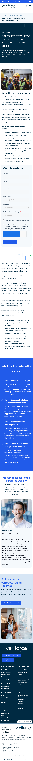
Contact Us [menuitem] (16, 1)
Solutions (5, 683)
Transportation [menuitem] (22, 682)
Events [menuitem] (3, 702)
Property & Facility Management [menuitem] (23, 679)
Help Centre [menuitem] (5, 713)
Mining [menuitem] (20, 674)
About (20, 693)
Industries (22, 669)
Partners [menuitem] (20, 703)
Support (5, 710)
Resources (10, 15)
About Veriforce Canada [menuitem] (23, 696)
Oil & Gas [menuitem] (20, 676)
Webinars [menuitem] (4, 700)
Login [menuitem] (2, 1)
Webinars (19, 15)
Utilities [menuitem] (20, 684)
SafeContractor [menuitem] (6, 672)
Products (5, 669)
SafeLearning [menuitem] (5, 676)
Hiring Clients (7, 666)
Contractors (23, 666)
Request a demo (10, 655)
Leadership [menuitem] (21, 699)
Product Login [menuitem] (5, 720)
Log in (6, 660)
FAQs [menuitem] (2, 715)
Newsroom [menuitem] (21, 705)
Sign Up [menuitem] (9, 1)
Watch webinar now (10, 603)
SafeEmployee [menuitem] (5, 679)
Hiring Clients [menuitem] (5, 686)
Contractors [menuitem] (5, 688)
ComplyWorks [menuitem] (5, 674)
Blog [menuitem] (2, 695)
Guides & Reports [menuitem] (6, 697)
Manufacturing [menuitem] (22, 672)
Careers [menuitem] (20, 708)
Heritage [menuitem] (20, 701)
